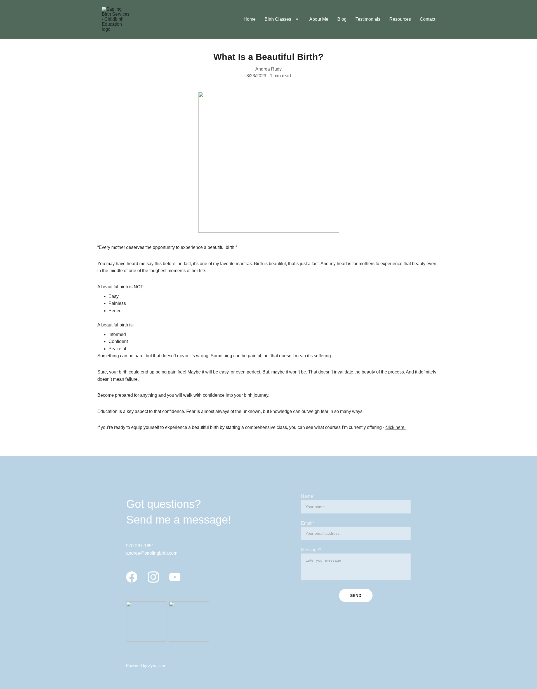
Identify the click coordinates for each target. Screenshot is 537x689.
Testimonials (367, 19)
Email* (307, 523)
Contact (427, 19)
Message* (311, 549)
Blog (342, 19)
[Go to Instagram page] (153, 577)
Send (356, 595)
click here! (395, 427)
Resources (400, 19)
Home (250, 19)
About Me (318, 19)
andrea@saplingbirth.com (151, 553)
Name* (308, 496)
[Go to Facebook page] (131, 577)
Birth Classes (278, 19)
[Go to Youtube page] (174, 577)
